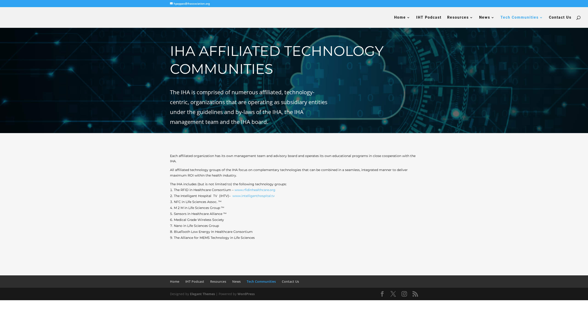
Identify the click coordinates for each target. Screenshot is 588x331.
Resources (458, 18)
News (484, 18)
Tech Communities (519, 18)
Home (400, 18)
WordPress (246, 294)
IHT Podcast (428, 18)
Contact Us (560, 18)
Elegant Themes (202, 294)
